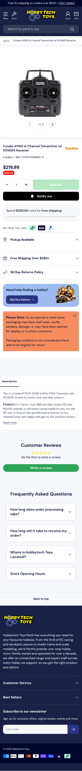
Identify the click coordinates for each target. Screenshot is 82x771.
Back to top (41, 598)
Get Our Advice (20, 299)
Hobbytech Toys (21, 749)
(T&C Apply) (66, 3)
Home (6, 40)
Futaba (7, 157)
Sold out (56, 185)
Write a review (41, 468)
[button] (76, 15)
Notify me (44, 196)
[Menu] (5, 14)
